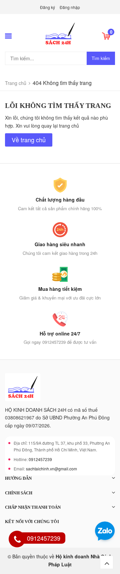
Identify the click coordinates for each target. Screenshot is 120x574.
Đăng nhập (70, 7)
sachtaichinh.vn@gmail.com (51, 468)
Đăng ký (47, 7)
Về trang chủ (29, 139)
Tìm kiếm (101, 58)
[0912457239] (17, 540)
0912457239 (40, 459)
